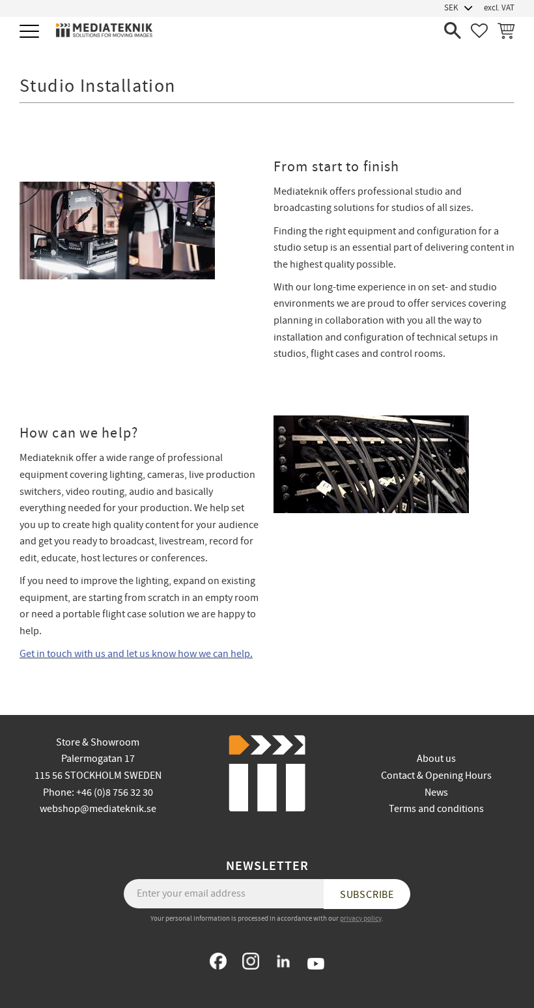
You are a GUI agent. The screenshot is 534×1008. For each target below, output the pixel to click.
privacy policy (361, 918)
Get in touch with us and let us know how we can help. (136, 653)
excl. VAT (499, 8)
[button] (31, 32)
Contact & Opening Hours (436, 775)
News (436, 792)
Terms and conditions (436, 808)
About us (436, 758)
